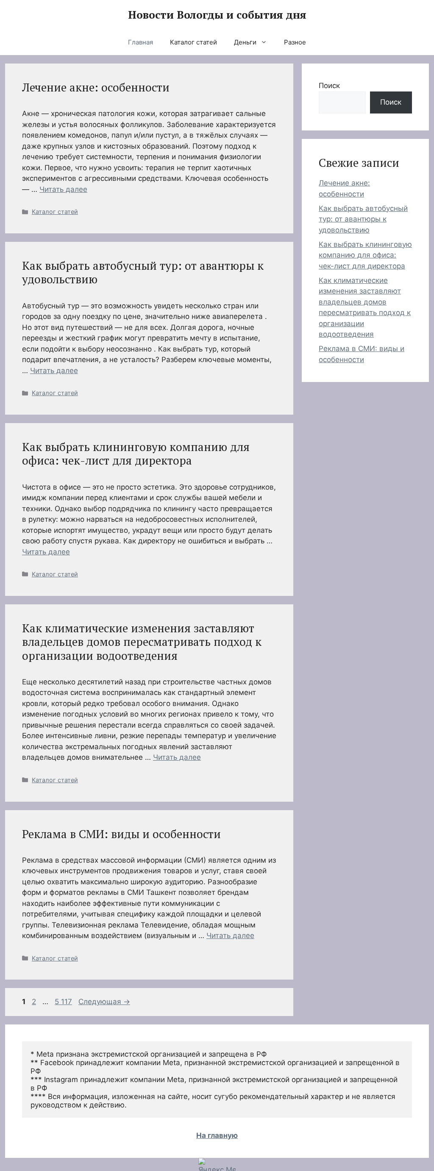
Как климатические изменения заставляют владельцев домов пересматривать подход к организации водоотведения (142, 641)
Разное (295, 42)
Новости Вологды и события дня (217, 15)
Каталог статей (193, 42)
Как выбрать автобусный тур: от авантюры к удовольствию (143, 272)
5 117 (64, 1001)
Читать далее (63, 189)
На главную (217, 1135)
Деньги (245, 42)
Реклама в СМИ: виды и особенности (121, 834)
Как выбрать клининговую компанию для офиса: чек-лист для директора (136, 453)
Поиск (329, 85)
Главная (140, 42)
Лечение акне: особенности (96, 87)
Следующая (104, 1001)
